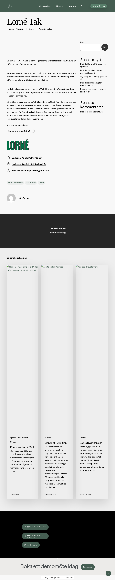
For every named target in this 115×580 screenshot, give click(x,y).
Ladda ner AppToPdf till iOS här (27, 158)
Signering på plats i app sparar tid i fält (94, 77)
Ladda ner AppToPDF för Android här (35, 536)
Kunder (32, 29)
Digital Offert (31, 183)
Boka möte (87, 567)
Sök (82, 42)
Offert (41, 183)
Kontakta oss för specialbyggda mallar (30, 170)
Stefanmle (24, 198)
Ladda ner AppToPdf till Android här (29, 164)
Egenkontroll (15, 437)
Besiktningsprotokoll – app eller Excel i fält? (93, 90)
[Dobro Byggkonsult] (92, 382)
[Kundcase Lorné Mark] (22, 382)
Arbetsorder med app (15, 183)
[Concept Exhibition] (57, 382)
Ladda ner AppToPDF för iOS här (36, 527)
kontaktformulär (63, 539)
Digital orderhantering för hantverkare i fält (91, 84)
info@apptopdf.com (65, 543)
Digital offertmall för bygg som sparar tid (93, 65)
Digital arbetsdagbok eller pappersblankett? (91, 71)
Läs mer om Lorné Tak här (19, 131)
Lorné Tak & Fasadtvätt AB (39, 102)
